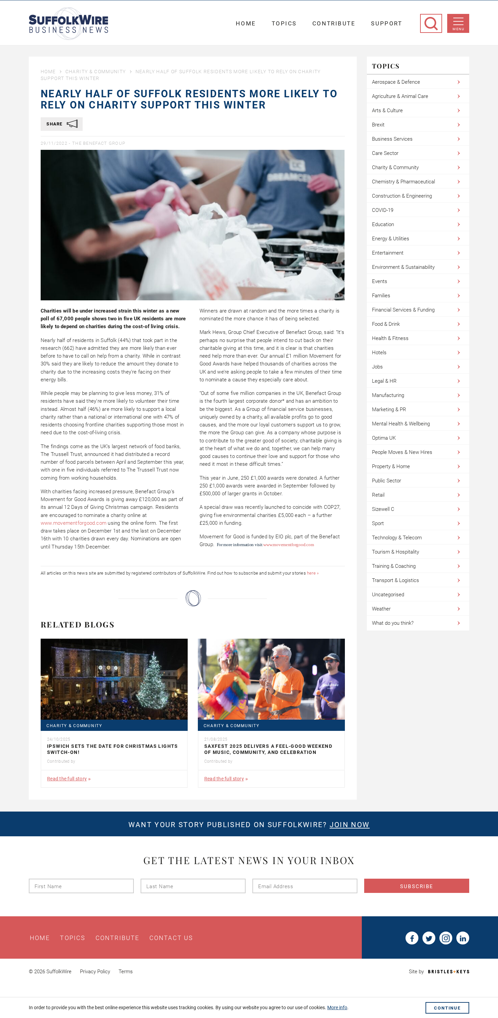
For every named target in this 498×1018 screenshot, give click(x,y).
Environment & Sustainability (403, 267)
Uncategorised (388, 595)
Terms (126, 972)
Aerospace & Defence (396, 82)
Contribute (334, 23)
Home (246, 23)
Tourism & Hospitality (395, 552)
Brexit (378, 125)
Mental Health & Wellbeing (401, 424)
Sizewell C (383, 509)
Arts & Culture (387, 110)
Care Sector (385, 153)
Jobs (377, 367)
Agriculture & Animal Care (400, 96)
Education (383, 224)
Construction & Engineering (402, 196)
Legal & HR (384, 381)
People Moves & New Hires (402, 452)
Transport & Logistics (395, 580)
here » (313, 573)
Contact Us (171, 938)
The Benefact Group (98, 143)
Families (381, 296)
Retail (378, 495)
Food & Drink (386, 324)
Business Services (392, 139)
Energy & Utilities (390, 239)
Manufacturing (388, 395)
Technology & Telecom (397, 538)
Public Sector (386, 481)
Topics (284, 23)
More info (337, 1007)
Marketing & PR (389, 409)
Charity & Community (95, 71)
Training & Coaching (394, 566)
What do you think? (393, 623)
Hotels (379, 353)
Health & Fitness (390, 338)
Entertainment (387, 253)
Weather (381, 609)
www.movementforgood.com (73, 523)
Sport (378, 523)
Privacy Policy (95, 972)
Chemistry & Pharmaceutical (403, 182)
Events (379, 281)
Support (386, 23)
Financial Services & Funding (403, 310)
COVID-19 (382, 210)
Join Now (350, 825)
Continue (447, 1008)
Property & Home (391, 466)
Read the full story (67, 778)
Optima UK (384, 438)
